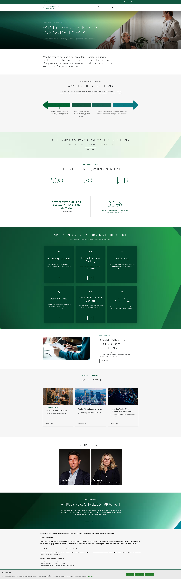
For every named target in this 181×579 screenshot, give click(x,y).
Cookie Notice (89, 576)
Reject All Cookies (139, 574)
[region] (90, 574)
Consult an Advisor (90, 521)
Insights (112, 7)
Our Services (97, 7)
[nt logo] (51, 7)
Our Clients (105, 7)
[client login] (135, 2)
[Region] (124, 2)
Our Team (119, 7)
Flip (59, 278)
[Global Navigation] (54, 2)
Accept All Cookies (149, 574)
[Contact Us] (128, 2)
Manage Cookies (130, 574)
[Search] (131, 2)
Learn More (91, 149)
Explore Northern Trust (48, 1)
